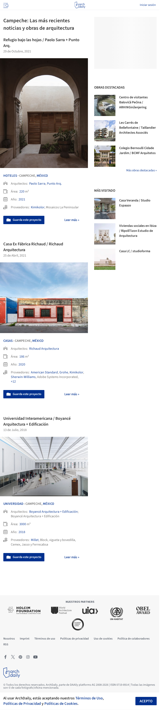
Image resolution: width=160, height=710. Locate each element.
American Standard (44, 372)
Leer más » (71, 220)
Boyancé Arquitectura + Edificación (53, 511)
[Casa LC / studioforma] (104, 259)
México (42, 175)
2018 (22, 532)
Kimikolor (37, 207)
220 (21, 191)
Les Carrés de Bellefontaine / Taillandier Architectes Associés (137, 127)
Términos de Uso (89, 698)
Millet (35, 540)
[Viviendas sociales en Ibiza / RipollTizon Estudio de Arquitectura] (104, 233)
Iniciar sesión (148, 5)
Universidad (13, 503)
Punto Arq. (54, 183)
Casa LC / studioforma (134, 251)
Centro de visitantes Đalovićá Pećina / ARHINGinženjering (133, 102)
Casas (8, 340)
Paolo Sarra (37, 183)
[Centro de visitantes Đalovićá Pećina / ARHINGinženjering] (104, 105)
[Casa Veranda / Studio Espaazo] (104, 208)
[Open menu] (5, 5)
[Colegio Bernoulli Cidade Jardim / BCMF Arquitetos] (104, 156)
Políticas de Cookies (61, 703)
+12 (13, 381)
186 (21, 356)
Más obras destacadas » (141, 170)
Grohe (63, 372)
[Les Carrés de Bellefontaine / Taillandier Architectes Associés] (104, 130)
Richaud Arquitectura (44, 348)
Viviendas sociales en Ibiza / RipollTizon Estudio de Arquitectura (137, 230)
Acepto (146, 701)
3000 (22, 524)
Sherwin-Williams (23, 377)
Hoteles (10, 175)
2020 (22, 364)
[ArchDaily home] (80, 5)
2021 (22, 199)
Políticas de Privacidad (22, 703)
